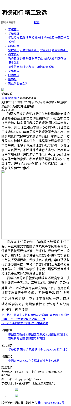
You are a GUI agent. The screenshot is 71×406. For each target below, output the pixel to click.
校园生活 (13, 75)
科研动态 (60, 58)
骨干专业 (37, 58)
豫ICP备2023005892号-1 (52, 402)
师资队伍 (25, 58)
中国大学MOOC (18, 360)
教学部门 (45, 50)
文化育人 (13, 71)
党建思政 (13, 98)
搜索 (36, 22)
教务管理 (13, 58)
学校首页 (13, 29)
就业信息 (25, 66)
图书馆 (12, 79)
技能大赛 (48, 58)
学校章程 (48, 37)
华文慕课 (33, 360)
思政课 (33, 349)
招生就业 (13, 62)
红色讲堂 (62, 349)
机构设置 (13, 46)
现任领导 (25, 37)
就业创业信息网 (18, 83)
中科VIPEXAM (47, 349)
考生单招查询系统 (43, 66)
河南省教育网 (56, 334)
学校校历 (13, 349)
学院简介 (13, 37)
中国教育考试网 (38, 334)
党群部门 (13, 50)
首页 (4, 98)
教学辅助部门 (60, 50)
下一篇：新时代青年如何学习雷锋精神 (24, 323)
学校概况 (13, 33)
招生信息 (13, 66)
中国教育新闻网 (18, 334)
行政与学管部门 (29, 50)
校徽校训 (37, 37)
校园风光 (60, 37)
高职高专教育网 (35, 338)
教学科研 (13, 54)
